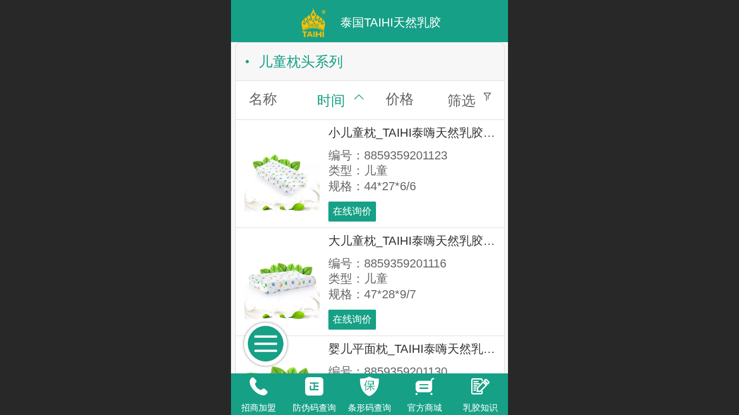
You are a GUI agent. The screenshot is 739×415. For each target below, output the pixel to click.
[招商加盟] (258, 386)
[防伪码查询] (313, 386)
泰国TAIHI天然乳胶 (390, 22)
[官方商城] (424, 386)
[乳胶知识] (480, 386)
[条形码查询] (369, 386)
